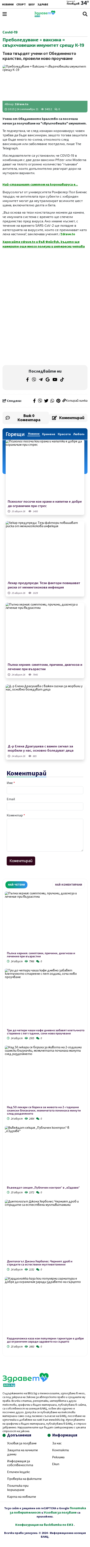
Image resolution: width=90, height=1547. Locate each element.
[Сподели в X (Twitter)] (46, 401)
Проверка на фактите (24, 1479)
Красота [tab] (64, 434)
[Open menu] (5, 14)
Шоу (31, 4)
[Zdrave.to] (44, 16)
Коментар (16, 815)
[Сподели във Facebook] (34, 401)
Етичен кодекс (18, 1472)
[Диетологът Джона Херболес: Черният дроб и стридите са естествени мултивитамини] (45, 1230)
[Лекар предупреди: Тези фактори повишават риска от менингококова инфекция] (45, 550)
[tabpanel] (45, 1121)
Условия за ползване (22, 1443)
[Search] (85, 14)
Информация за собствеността (20, 1463)
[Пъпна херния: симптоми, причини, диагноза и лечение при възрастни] (45, 632)
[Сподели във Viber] (40, 401)
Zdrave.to (21, 104)
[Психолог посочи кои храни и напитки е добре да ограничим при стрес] (45, 469)
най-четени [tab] (16, 885)
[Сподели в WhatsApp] (52, 401)
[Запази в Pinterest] (58, 401)
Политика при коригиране (17, 1487)
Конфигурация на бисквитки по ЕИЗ (44, 1524)
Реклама (58, 1457)
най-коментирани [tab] (68, 885)
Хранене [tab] (48, 434)
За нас (57, 1443)
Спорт (21, 4)
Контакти (60, 1450)
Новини (8, 4)
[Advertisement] (45, 279)
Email (11, 799)
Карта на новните (21, 1496)
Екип (55, 1464)
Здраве (42, 4)
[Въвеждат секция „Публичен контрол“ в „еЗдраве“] (45, 1156)
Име (11, 783)
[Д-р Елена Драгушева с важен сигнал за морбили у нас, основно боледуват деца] (45, 713)
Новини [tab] (34, 433)
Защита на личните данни (22, 1452)
